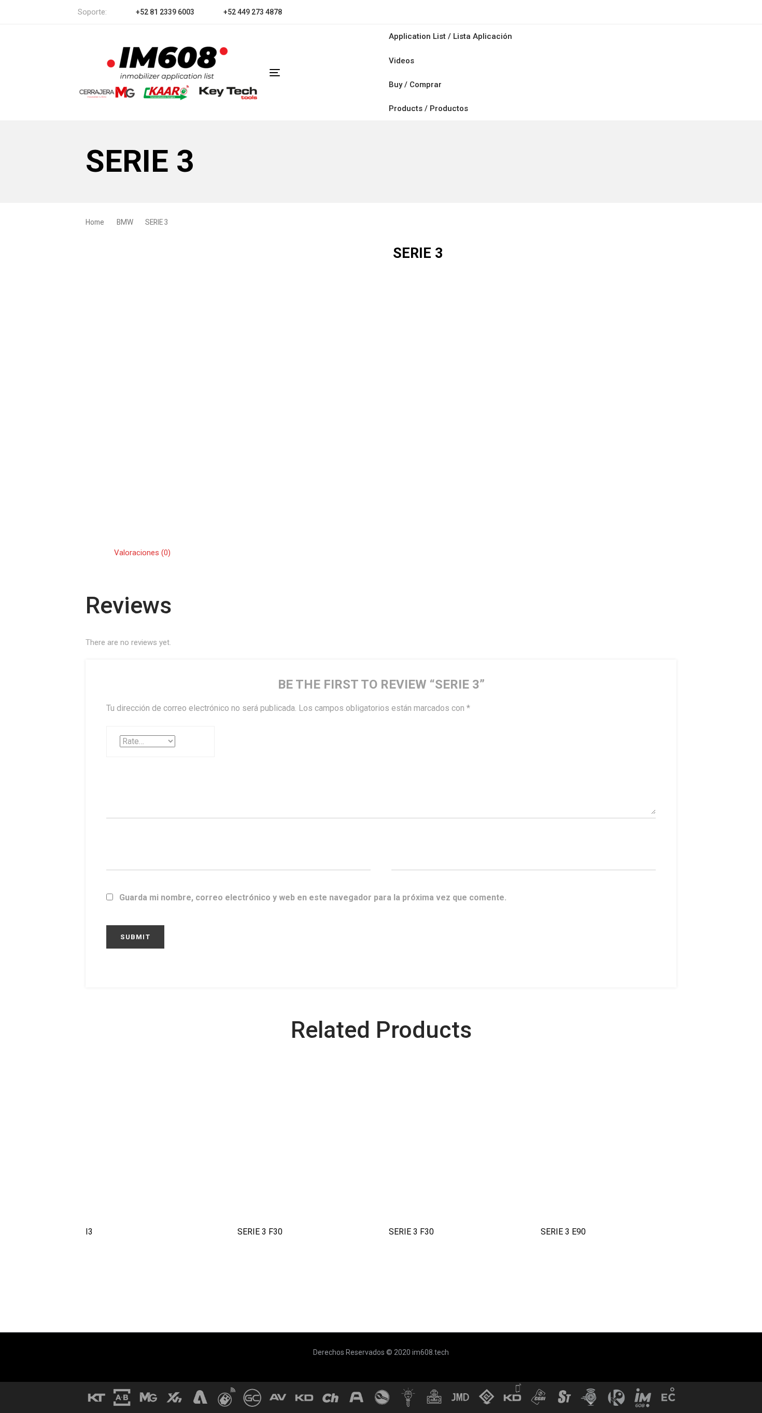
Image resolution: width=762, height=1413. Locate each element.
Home (95, 222)
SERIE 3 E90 (563, 1232)
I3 (89, 1232)
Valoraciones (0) (142, 552)
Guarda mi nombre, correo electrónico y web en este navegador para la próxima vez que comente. (312, 897)
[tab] (142, 553)
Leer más (153, 1199)
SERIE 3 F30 (260, 1232)
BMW (125, 222)
